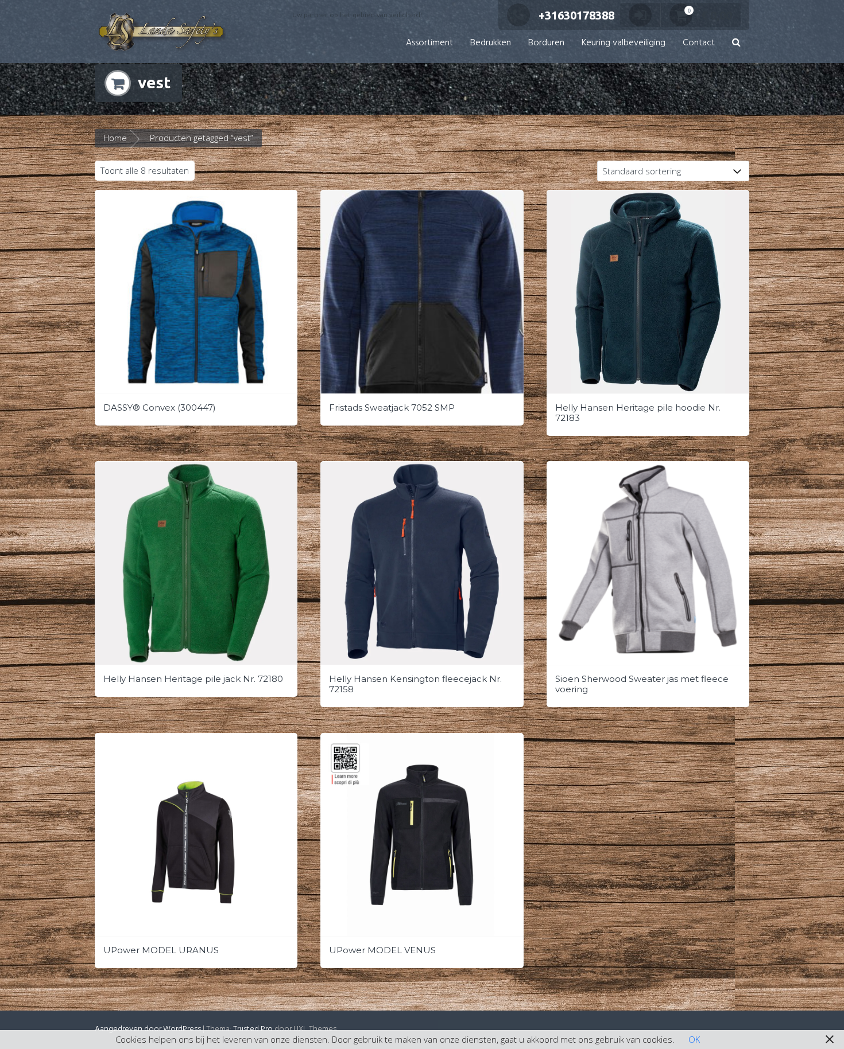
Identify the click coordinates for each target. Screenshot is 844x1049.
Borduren (546, 43)
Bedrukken (490, 43)
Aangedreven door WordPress (148, 1029)
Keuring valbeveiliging (623, 43)
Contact (699, 43)
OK (694, 1039)
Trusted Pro (253, 1029)
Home (115, 137)
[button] (736, 43)
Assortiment (429, 43)
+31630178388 (576, 15)
